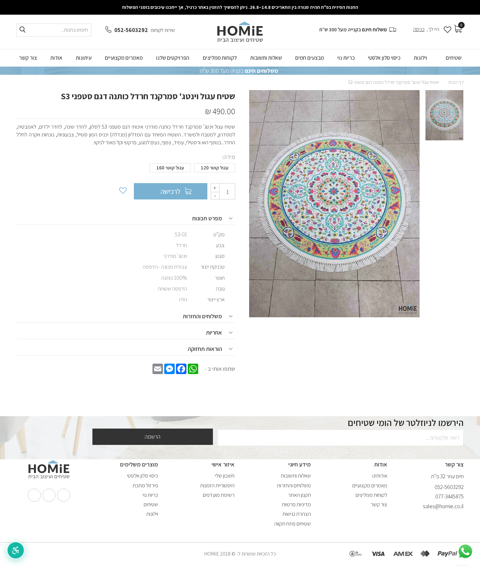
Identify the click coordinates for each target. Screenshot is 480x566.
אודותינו (379, 475)
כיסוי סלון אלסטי (142, 475)
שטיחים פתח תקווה (292, 523)
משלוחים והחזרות (294, 485)
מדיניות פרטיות (296, 504)
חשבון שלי (224, 475)
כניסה (418, 29)
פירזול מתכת (145, 485)
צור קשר (379, 504)
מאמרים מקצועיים (369, 485)
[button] (16, 550)
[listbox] (125, 169)
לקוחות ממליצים (371, 494)
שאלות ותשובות (296, 475)
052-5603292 (131, 30)
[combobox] (53, 30)
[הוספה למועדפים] (122, 191)
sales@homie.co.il (443, 506)
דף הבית (456, 82)
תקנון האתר (299, 494)
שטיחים (151, 504)
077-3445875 (449, 496)
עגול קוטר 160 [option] (170, 168)
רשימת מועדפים (218, 494)
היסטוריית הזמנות (217, 485)
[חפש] (22, 29)
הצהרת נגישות (296, 513)
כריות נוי (150, 494)
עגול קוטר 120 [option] (214, 168)
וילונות (152, 513)
